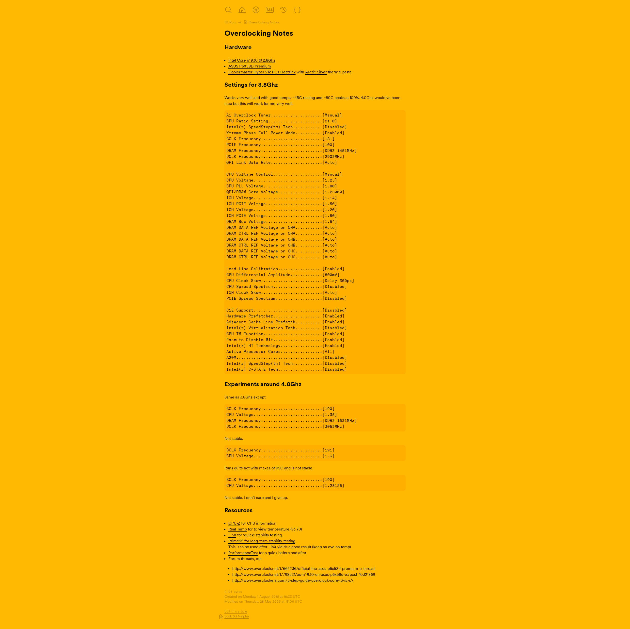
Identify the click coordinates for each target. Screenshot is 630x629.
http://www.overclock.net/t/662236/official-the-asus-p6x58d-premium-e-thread (303, 568)
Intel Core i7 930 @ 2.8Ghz (251, 60)
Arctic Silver (316, 71)
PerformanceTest (243, 552)
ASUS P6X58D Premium (249, 66)
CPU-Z (234, 523)
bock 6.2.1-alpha (236, 616)
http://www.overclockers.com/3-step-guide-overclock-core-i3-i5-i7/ (293, 580)
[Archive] (228, 10)
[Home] (242, 10)
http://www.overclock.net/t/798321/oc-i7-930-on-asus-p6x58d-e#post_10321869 (303, 574)
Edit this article (235, 611)
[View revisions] (283, 10)
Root (233, 22)
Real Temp (237, 529)
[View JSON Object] (297, 10)
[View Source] (270, 10)
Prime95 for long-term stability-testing (261, 540)
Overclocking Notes (264, 22)
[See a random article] (256, 10)
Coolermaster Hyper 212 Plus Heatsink (262, 71)
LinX (232, 534)
